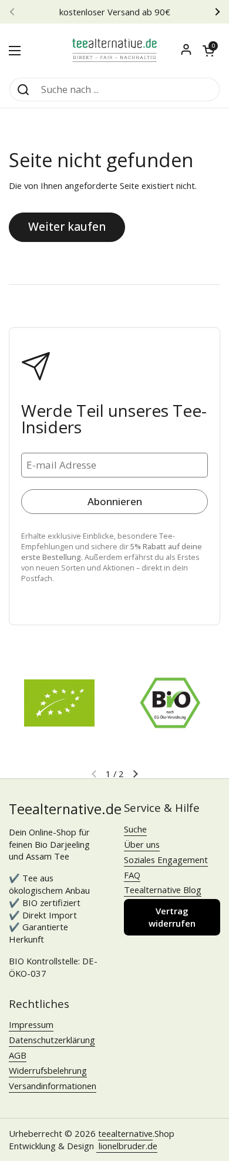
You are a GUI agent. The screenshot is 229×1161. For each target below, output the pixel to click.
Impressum (31, 1024)
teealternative (125, 1133)
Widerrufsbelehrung (48, 1070)
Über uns (142, 844)
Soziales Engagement (166, 859)
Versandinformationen (52, 1086)
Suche (135, 829)
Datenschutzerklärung (52, 1040)
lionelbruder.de (126, 1146)
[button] (208, 50)
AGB (17, 1055)
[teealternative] (114, 50)
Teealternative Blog (162, 889)
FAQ (132, 875)
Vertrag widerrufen (172, 917)
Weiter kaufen (67, 226)
